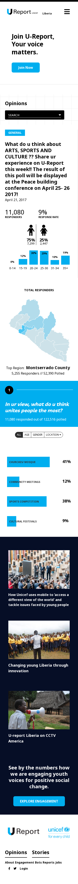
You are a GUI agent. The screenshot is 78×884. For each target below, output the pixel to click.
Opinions (16, 852)
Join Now (25, 67)
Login (24, 868)
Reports (48, 862)
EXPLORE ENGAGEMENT (39, 801)
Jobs (58, 862)
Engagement (24, 862)
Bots (38, 862)
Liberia (47, 13)
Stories (40, 852)
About (9, 862)
